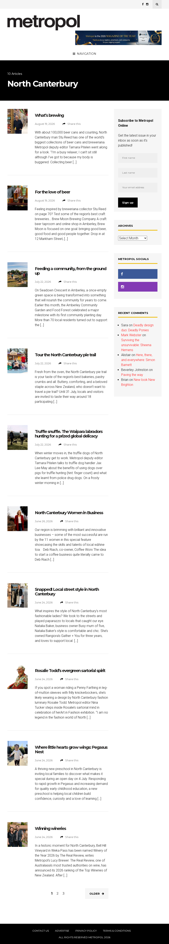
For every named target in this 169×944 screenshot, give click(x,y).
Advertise (62, 931)
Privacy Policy (86, 931)
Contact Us (40, 931)
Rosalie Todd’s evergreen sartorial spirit (70, 670)
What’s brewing (49, 115)
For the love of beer (52, 192)
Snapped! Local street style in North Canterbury (67, 591)
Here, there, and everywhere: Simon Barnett (138, 360)
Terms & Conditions (117, 931)
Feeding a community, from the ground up (70, 270)
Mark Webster (131, 335)
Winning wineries (50, 828)
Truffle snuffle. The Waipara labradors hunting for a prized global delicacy (68, 433)
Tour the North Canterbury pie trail (65, 355)
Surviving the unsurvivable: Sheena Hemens (136, 345)
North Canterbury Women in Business (69, 512)
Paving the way (132, 375)
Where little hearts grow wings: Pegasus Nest (71, 749)
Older (94, 893)
